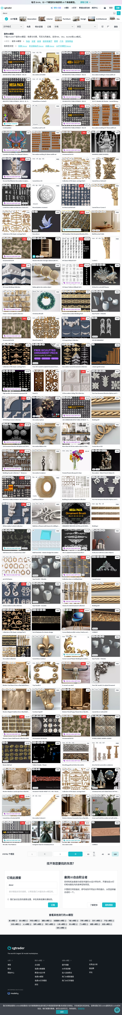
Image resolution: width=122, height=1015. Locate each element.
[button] (114, 13)
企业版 (37, 965)
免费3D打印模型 (41, 980)
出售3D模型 (65, 960)
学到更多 (81, 1008)
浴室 (33, 41)
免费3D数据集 (40, 969)
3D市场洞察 (66, 969)
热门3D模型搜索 (68, 977)
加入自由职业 (67, 973)
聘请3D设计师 (40, 973)
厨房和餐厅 (47, 41)
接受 (62, 1012)
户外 (62, 41)
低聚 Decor (22, 46)
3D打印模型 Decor (63, 46)
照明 (56, 41)
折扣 (36, 984)
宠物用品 (69, 41)
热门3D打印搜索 (68, 980)
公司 (9, 960)
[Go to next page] (75, 854)
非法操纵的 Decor (36, 46)
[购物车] (105, 8)
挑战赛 (91, 968)
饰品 (28, 41)
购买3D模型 (38, 960)
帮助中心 (11, 973)
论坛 (90, 972)
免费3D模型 (39, 977)
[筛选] (102, 26)
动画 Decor (49, 46)
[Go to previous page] (45, 854)
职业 (9, 969)
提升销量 (65, 965)
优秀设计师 (93, 964)
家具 (39, 41)
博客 (9, 965)
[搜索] (119, 13)
